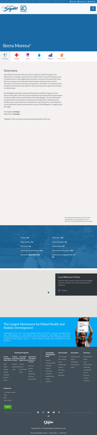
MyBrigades (92, 1)
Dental (21, 367)
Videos (73, 367)
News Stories (7, 400)
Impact (5, 380)
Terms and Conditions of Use (39, 433)
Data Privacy (62, 433)
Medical (6, 369)
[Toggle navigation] (93, 8)
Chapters (74, 1)
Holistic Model (87, 364)
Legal (13, 369)
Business (6, 377)
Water (21, 372)
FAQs (5, 395)
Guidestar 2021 (83, 327)
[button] (48, 293)
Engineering (15, 367)
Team (84, 362)
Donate (7, 407)
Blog (5, 397)
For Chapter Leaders (10, 392)
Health (5, 367)
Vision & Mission (87, 357)
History (85, 359)
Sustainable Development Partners (87, 369)
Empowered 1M (75, 357)
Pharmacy (31, 376)
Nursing (30, 368)
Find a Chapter (62, 359)
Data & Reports (75, 364)
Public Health (23, 369)
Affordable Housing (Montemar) (49, 368)
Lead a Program (62, 357)
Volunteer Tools (82, 1)
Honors (30, 371)
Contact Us (86, 380)
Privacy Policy (53, 433)
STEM (5, 364)
